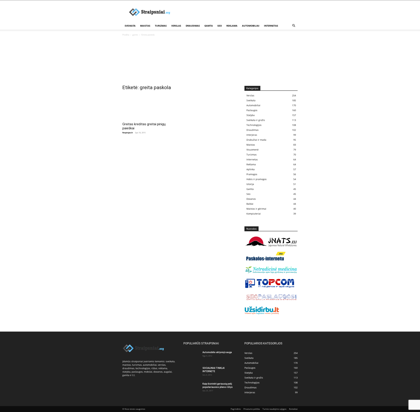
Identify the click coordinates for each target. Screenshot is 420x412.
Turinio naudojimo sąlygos (274, 409)
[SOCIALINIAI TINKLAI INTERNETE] (191, 371)
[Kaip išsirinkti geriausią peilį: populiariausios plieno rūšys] (191, 388)
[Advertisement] (238, 12)
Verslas (176, 25)
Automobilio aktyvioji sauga (217, 352)
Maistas (145, 25)
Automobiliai (250, 25)
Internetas (271, 25)
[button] (294, 26)
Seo (219, 25)
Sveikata (130, 25)
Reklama (231, 25)
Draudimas (193, 25)
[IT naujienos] (269, 287)
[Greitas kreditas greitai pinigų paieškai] (149, 107)
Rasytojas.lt (127, 132)
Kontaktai (293, 409)
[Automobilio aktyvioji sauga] (191, 356)
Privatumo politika (251, 409)
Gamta (208, 25)
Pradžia (125, 34)
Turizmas (161, 25)
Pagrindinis (236, 409)
